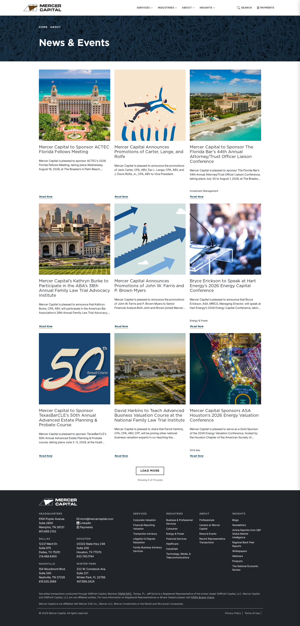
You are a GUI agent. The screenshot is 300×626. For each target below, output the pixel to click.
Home (43, 27)
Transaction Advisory (145, 533)
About (55, 27)
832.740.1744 (85, 556)
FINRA (121, 593)
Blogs (235, 519)
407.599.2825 (85, 581)
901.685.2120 (47, 531)
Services (140, 514)
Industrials (172, 548)
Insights (238, 514)
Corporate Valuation (144, 519)
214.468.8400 (48, 556)
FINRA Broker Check (202, 597)
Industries (174, 514)
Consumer (172, 528)
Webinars (237, 556)
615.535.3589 (47, 581)
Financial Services (176, 538)
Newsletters (239, 525)
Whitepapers (239, 551)
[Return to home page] (42, 7)
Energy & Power (175, 533)
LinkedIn (85, 523)
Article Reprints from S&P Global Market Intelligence (246, 534)
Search (246, 8)
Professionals (206, 519)
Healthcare (172, 543)
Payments (267, 8)
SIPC (129, 593)
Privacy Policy (233, 613)
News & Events (207, 533)
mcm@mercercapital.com (96, 519)
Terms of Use (252, 613)
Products (237, 561)
